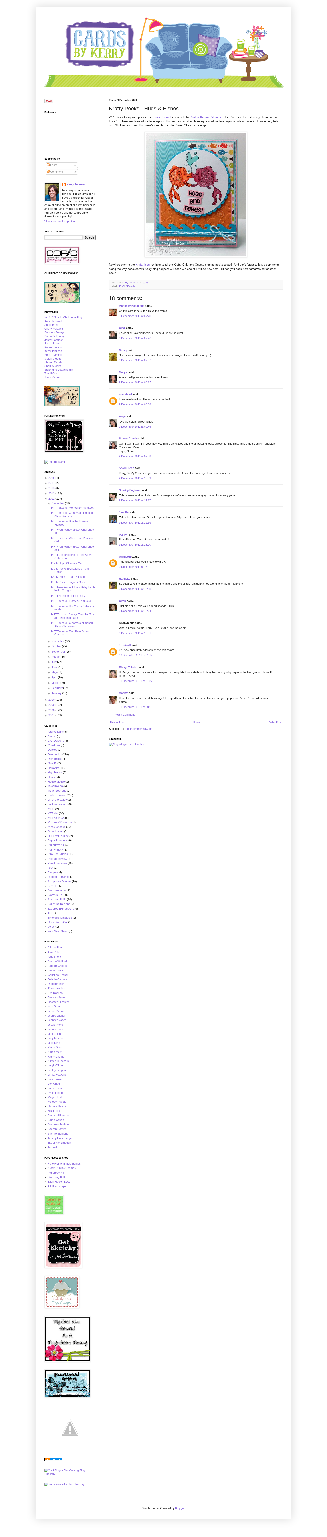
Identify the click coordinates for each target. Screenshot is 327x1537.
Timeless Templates (60, 917)
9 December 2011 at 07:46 (135, 338)
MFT (50, 808)
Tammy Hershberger (60, 1138)
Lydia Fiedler (56, 1092)
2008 (51, 710)
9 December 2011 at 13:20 (135, 544)
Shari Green (126, 468)
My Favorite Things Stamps (64, 1163)
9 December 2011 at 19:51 (135, 633)
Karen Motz (55, 1052)
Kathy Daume (56, 1056)
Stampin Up (55, 895)
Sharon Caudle (128, 438)
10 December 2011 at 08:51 (136, 707)
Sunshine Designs (59, 904)
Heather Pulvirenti (59, 1002)
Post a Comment (125, 714)
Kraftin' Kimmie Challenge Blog (63, 317)
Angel (122, 416)
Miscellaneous (56, 827)
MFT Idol (53, 813)
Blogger (179, 1508)
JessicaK (125, 645)
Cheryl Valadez (128, 667)
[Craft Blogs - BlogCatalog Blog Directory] (70, 1474)
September (59, 651)
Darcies (52, 749)
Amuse (52, 736)
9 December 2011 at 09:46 (135, 426)
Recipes (53, 872)
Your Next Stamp (58, 931)
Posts (53, 165)
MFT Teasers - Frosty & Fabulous (71, 601)
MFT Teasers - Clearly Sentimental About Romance (72, 514)
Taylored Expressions (61, 908)
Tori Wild (53, 1147)
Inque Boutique (57, 790)
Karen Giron (55, 1047)
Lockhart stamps (58, 804)
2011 (51, 498)
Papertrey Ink (56, 845)
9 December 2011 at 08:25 (135, 382)
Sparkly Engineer (130, 490)
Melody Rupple (57, 1101)
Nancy (123, 350)
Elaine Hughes (57, 988)
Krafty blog (143, 264)
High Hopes (55, 772)
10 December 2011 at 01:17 (136, 655)
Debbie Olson (56, 983)
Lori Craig (54, 1083)
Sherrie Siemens (58, 1133)
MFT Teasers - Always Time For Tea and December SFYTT (72, 616)
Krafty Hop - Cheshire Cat (66, 563)
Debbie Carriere (57, 979)
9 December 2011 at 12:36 (135, 522)
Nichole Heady (57, 1106)
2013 (51, 488)
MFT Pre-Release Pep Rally (68, 595)
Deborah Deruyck (55, 332)
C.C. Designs (56, 740)
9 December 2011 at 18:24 (135, 611)
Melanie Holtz (52, 358)
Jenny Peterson (53, 340)
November (58, 641)
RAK (50, 867)
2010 (51, 699)
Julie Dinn (54, 1042)
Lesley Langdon (57, 1070)
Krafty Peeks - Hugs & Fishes (68, 576)
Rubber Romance (58, 876)
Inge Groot (54, 1006)
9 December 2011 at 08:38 (135, 404)
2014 (51, 483)
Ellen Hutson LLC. (59, 1181)
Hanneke (124, 578)
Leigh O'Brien (56, 1065)
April (55, 677)
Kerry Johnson (76, 184)
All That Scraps (57, 1186)
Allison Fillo (55, 947)
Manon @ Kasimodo (131, 305)
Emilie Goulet (162, 117)
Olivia (122, 601)
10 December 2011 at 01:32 (136, 681)
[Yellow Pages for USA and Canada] (53, 1460)
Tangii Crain (51, 373)
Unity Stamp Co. (57, 922)
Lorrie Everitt (55, 1088)
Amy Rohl (54, 952)
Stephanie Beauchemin (58, 369)
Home (196, 722)
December (58, 503)
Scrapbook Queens (59, 881)
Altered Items (56, 731)
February (57, 688)
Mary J (123, 372)
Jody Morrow (55, 1038)
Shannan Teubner (59, 1124)
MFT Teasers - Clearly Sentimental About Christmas (72, 624)
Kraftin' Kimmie (127, 286)
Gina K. (52, 763)
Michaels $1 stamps (60, 822)
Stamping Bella (57, 899)
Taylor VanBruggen (59, 1142)
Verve (51, 926)
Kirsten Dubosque (59, 1061)
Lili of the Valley (57, 799)
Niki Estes (54, 1110)
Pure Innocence (57, 863)
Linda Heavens (57, 1074)
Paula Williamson (58, 1115)
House (52, 777)
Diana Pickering (54, 336)
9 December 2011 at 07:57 (135, 360)
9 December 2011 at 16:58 (135, 589)
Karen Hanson (53, 347)
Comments (56, 171)
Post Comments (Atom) (139, 728)
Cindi (122, 328)
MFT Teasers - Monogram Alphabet (72, 507)
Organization (55, 831)
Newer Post (117, 722)
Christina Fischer (58, 975)
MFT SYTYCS (56, 817)
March (56, 682)
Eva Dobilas (55, 993)
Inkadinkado (55, 786)
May (54, 672)
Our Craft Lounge (58, 836)
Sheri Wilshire (52, 366)
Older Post (275, 722)
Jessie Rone (52, 343)
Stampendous (56, 890)
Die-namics (55, 754)
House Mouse (56, 781)
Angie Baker (51, 324)
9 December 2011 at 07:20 (135, 316)
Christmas (54, 745)
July (54, 661)
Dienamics (54, 758)
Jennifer (124, 512)
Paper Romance (58, 840)
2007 (51, 715)
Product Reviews (58, 858)
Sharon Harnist (57, 1129)
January (57, 693)
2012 (51, 493)
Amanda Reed (53, 321)
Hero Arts (53, 768)
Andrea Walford (57, 961)
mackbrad (125, 394)
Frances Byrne (56, 997)
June (55, 667)
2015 (51, 477)
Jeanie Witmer (56, 1015)
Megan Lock (55, 1097)
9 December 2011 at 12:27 (135, 500)
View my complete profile (59, 221)
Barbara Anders (57, 965)
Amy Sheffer (55, 956)
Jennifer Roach (57, 1020)
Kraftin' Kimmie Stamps (205, 117)
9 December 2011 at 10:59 (135, 478)
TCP (50, 913)
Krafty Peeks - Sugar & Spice (68, 582)
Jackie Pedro (56, 1011)
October (57, 646)
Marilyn (123, 534)
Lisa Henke (55, 1079)
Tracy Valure (52, 377)
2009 (51, 704)
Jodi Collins (55, 1033)
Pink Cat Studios (58, 854)
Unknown (125, 556)
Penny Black (55, 849)
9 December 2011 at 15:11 (135, 566)
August (56, 656)
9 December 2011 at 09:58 (135, 456)
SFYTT (52, 886)
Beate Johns (55, 970)
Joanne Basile (56, 1029)
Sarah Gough (56, 1120)
